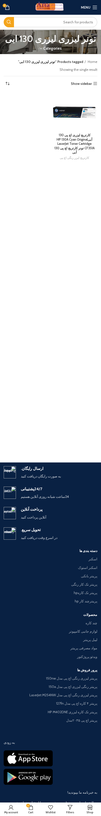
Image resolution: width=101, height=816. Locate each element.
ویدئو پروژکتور (87, 656)
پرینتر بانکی (89, 576)
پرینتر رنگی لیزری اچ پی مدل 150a (73, 686)
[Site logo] (51, 7)
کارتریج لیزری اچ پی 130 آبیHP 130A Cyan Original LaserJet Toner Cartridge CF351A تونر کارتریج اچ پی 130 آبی (74, 143)
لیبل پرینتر (90, 640)
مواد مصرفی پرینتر (83, 648)
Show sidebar (81, 84)
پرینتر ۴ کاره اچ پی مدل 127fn (76, 703)
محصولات (90, 614)
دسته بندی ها (88, 551)
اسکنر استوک (87, 567)
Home (92, 61)
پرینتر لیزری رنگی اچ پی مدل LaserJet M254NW (63, 695)
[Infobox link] (50, 472)
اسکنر (92, 559)
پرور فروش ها (87, 670)
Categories (52, 48)
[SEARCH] (9, 22)
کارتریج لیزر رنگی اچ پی (74, 158)
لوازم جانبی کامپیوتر (83, 631)
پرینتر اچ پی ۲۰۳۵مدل (81, 720)
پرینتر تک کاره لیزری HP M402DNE (72, 712)
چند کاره (91, 623)
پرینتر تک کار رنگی (84, 584)
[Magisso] (27, 445)
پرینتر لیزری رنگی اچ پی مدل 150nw (71, 678)
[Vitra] (73, 445)
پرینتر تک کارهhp (85, 593)
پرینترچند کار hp (86, 601)
